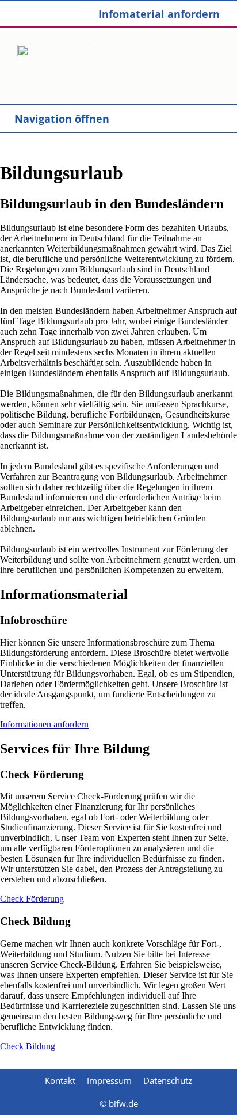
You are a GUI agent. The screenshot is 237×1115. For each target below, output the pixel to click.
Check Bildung (27, 1046)
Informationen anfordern (44, 724)
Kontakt (60, 1080)
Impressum (109, 1080)
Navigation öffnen (61, 119)
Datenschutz (167, 1080)
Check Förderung (32, 899)
